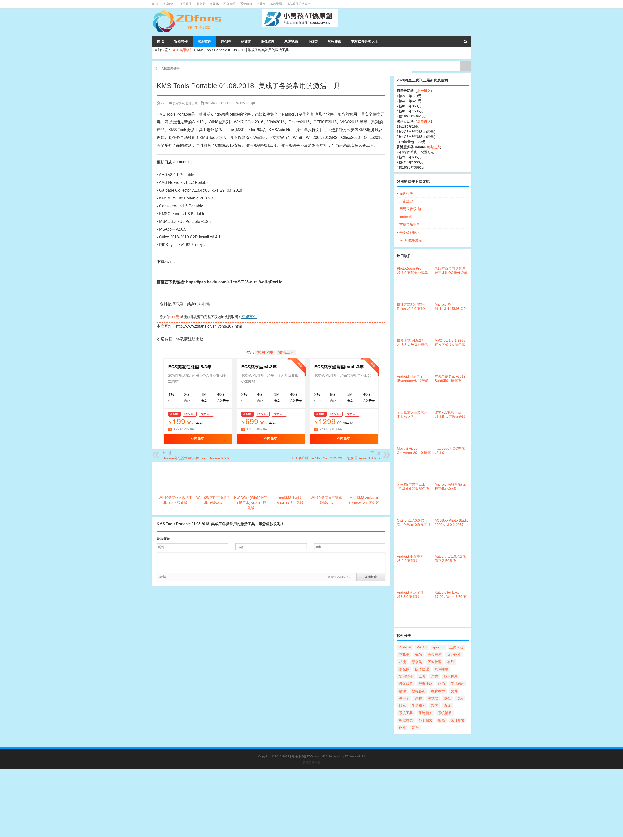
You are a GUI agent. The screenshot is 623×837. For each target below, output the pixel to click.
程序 (434, 706)
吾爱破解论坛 (409, 232)
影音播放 (425, 684)
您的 (441, 684)
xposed (438, 647)
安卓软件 (169, 4)
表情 (162, 577)
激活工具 (191, 103)
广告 (434, 676)
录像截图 (406, 684)
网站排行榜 (299, 756)
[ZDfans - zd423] (187, 11)
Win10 (422, 647)
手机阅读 (457, 684)
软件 (402, 727)
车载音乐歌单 (409, 224)
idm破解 (405, 217)
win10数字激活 (410, 240)
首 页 (155, 4)
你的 (418, 655)
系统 (447, 706)
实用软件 (186, 4)
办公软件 (454, 655)
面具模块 (406, 193)
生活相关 (418, 706)
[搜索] (465, 41)
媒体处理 (422, 669)
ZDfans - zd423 (355, 756)
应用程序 (451, 676)
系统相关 (425, 713)
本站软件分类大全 (298, 4)
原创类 (200, 4)
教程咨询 (418, 691)
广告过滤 (406, 201)
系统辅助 (246, 4)
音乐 (415, 727)
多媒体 (214, 4)
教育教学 (438, 691)
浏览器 (433, 698)
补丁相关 (425, 720)
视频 (441, 720)
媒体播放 (441, 669)
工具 (422, 676)
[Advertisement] (146, 803)
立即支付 (249, 317)
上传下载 (456, 647)
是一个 (404, 698)
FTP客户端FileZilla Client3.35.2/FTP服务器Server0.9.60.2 (336, 458)
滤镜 (447, 698)
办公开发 (434, 655)
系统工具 (406, 713)
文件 (454, 691)
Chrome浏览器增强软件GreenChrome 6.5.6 (195, 458)
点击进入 (424, 91)
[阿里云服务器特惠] (271, 361)
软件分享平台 (311, 762)
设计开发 (457, 720)
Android (405, 647)
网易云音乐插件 (411, 209)
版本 (402, 706)
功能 (402, 662)
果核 (418, 698)
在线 (450, 662)
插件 (402, 691)
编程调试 (406, 720)
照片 (460, 698)
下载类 (261, 4)
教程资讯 (276, 4)
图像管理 (229, 4)
